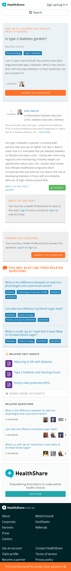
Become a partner (14, 559)
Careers (7, 539)
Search (37, 12)
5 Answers (11, 434)
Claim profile (10, 554)
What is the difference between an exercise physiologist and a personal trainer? (33, 283)
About (6, 516)
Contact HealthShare (49, 548)
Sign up (33, 247)
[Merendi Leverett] (60, 434)
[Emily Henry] (45, 453)
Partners (7, 527)
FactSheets (43, 522)
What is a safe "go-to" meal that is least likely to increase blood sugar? (34, 333)
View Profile (44, 132)
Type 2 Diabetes (33, 53)
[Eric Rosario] (45, 434)
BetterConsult (45, 516)
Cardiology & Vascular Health (32, 292)
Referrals (41, 527)
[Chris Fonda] (53, 419)
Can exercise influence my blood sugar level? (34, 308)
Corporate (9, 522)
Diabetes (55, 292)
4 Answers (11, 419)
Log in (21, 247)
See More (11, 296)
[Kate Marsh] (21, 83)
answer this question (35, 92)
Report (9, 190)
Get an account (12, 548)
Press (5, 533)
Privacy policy (44, 559)
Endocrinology (13, 53)
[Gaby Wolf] (60, 419)
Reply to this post (16, 186)
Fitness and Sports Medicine (20, 319)
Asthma (10, 292)
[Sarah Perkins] (53, 453)
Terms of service (46, 554)
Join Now (35, 493)
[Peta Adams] (53, 434)
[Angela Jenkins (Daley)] (45, 419)
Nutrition (42, 340)
